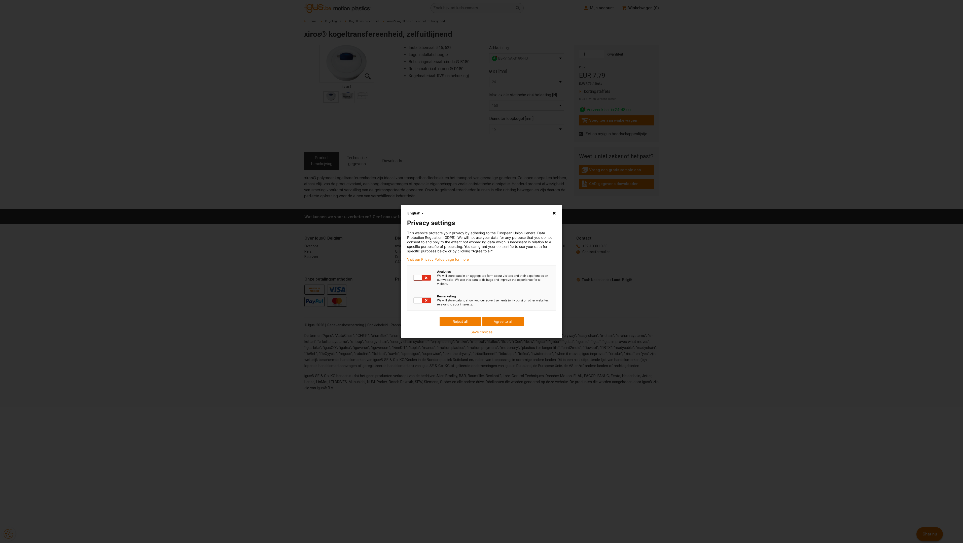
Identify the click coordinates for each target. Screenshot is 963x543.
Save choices (481, 332)
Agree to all (503, 321)
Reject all (460, 321)
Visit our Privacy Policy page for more (438, 259)
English (413, 213)
